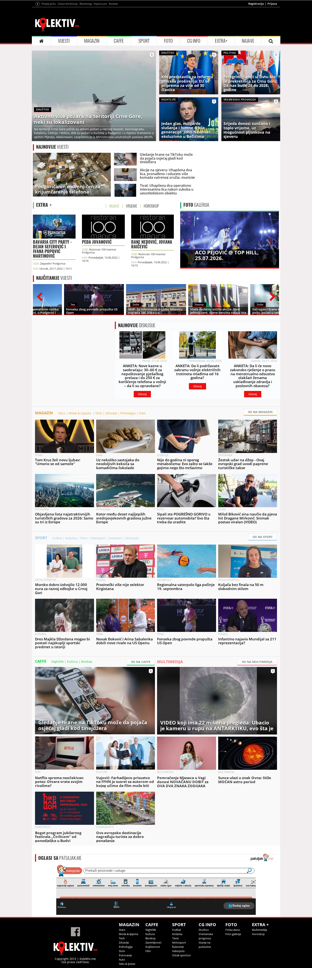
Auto (122, 959)
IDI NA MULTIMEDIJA (257, 662)
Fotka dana (232, 930)
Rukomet (115, 538)
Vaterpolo (132, 538)
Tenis (84, 538)
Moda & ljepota (128, 934)
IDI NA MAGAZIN (260, 412)
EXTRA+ (221, 41)
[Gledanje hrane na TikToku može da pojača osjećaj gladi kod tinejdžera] (95, 700)
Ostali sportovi (181, 955)
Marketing (86, 4)
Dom (142, 413)
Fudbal (57, 538)
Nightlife (57, 661)
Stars (61, 413)
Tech (98, 413)
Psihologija (128, 413)
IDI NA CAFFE (140, 662)
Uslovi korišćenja (68, 4)
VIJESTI (64, 41)
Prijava (272, 4)
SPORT (144, 41)
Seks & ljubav (127, 964)
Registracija (256, 4)
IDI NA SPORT (263, 537)
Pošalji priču (49, 4)
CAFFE (119, 41)
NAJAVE (248, 41)
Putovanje (125, 955)
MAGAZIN (91, 41)
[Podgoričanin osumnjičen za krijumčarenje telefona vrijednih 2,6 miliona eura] (72, 174)
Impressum (100, 4)
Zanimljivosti (153, 942)
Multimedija (259, 930)
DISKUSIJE (136, 325)
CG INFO (193, 41)
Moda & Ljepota (80, 413)
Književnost (152, 947)
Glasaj (142, 394)
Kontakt (113, 4)
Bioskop (86, 661)
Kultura (72, 661)
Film (148, 951)
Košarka (71, 538)
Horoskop (258, 934)
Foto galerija (233, 934)
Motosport (98, 538)
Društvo (204, 930)
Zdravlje (111, 413)
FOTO (168, 41)
